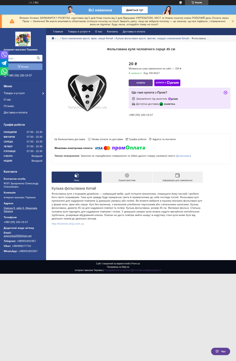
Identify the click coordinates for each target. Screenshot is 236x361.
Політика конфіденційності (147, 270)
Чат (223, 351)
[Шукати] (38, 58)
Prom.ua (135, 263)
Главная (58, 31)
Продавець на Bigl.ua (118, 267)
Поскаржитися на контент (117, 270)
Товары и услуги (14, 93)
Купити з (161, 83)
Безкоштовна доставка (71, 139)
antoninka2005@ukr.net (18, 235)
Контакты (112, 31)
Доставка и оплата (15, 112)
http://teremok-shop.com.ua (68, 223)
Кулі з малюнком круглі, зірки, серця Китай (87, 38)
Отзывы (9, 106)
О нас (7, 99)
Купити (141, 83)
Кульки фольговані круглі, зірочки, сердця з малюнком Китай (152, 38)
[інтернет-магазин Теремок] (23, 38)
